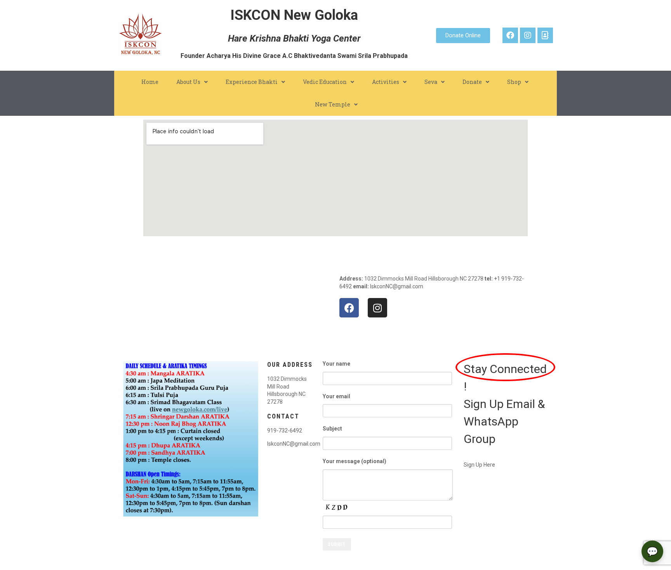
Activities (385, 81)
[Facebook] (510, 35)
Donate (472, 81)
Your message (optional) (354, 461)
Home (149, 81)
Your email (336, 396)
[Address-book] (545, 35)
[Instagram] (527, 35)
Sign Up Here (479, 465)
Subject (332, 428)
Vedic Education (325, 81)
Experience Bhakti (252, 81)
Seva (430, 81)
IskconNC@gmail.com (396, 286)
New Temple (332, 104)
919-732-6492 (284, 430)
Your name (336, 364)
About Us (188, 81)
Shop (514, 81)
